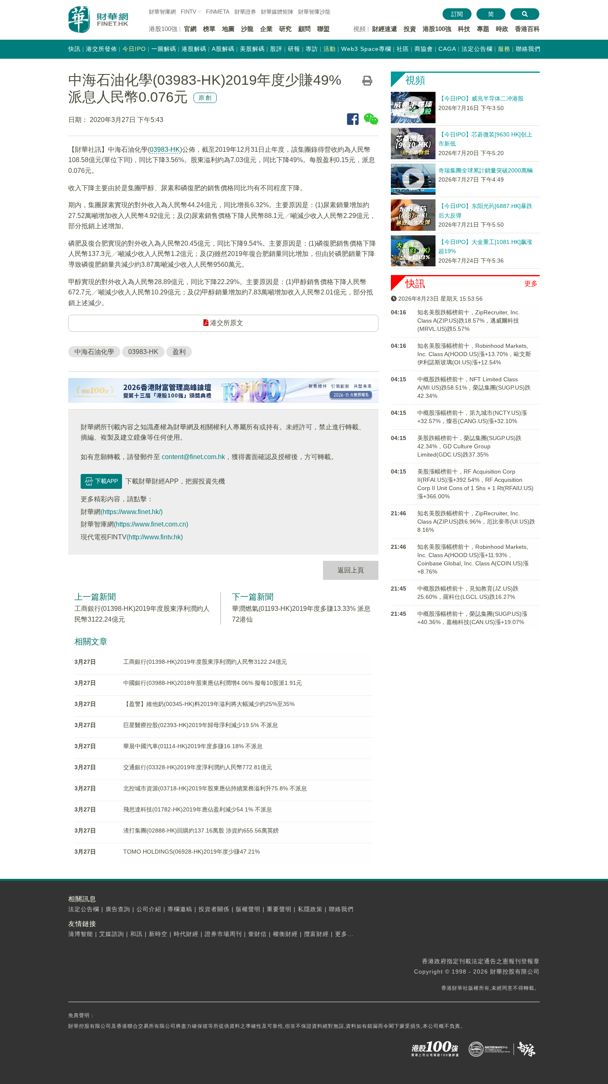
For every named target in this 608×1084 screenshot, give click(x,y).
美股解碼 (252, 48)
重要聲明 (279, 909)
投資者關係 (214, 909)
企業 (266, 28)
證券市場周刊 (223, 934)
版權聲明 (248, 909)
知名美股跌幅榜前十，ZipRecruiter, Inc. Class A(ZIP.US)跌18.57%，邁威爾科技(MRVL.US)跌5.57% (468, 320)
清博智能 (80, 934)
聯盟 (323, 28)
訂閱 (457, 14)
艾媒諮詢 (111, 934)
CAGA (447, 48)
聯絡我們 (528, 48)
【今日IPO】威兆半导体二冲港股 (481, 98)
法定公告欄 (477, 48)
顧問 (304, 28)
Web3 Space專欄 (366, 48)
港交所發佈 (101, 48)
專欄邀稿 (180, 909)
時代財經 (186, 934)
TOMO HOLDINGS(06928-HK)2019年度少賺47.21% (191, 851)
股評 (276, 48)
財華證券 (245, 12)
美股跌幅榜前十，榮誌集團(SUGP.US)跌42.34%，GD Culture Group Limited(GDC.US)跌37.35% (469, 446)
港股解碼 (194, 48)
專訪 (312, 48)
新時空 (158, 934)
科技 (464, 28)
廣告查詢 (117, 909)
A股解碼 (223, 48)
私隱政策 (310, 909)
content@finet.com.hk (193, 456)
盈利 (179, 351)
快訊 (74, 48)
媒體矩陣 (277, 12)
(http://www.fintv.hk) (155, 537)
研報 (294, 48)
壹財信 (257, 934)
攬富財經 (316, 934)
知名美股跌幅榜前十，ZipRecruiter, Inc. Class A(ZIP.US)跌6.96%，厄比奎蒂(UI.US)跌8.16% (476, 521)
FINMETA (218, 12)
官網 (190, 28)
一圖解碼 (163, 48)
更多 (531, 283)
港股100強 (437, 28)
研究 (285, 28)
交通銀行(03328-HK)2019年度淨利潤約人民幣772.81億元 (197, 767)
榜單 (209, 28)
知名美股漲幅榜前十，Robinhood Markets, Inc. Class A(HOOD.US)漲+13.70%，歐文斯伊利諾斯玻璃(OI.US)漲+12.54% (474, 354)
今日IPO (134, 48)
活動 (329, 48)
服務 (504, 48)
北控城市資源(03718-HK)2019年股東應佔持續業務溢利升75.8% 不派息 (215, 788)
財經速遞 (384, 28)
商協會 (423, 48)
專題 (483, 28)
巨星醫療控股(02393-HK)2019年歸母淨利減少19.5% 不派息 (200, 725)
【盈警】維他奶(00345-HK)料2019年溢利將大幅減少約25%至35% (208, 704)
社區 (403, 48)
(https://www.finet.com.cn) (151, 524)
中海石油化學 (94, 351)
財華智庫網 (162, 12)
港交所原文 (225, 322)
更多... (344, 934)
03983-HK (165, 149)
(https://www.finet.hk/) (132, 511)
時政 (502, 28)
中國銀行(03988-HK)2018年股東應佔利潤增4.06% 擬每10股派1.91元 (212, 683)
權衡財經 (285, 934)
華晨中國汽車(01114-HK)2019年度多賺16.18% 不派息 (193, 746)
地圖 (228, 28)
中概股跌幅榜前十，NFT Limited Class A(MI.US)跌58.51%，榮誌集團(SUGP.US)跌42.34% (474, 387)
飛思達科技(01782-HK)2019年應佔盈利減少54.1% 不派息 (197, 809)
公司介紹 (148, 909)
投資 (410, 28)
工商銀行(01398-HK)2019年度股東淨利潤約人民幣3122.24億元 (205, 661)
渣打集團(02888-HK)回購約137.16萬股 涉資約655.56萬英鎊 (201, 830)
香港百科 (527, 28)
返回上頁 (351, 570)
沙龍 (247, 28)
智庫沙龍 (314, 12)
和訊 (136, 934)
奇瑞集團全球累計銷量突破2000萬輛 (485, 170)
